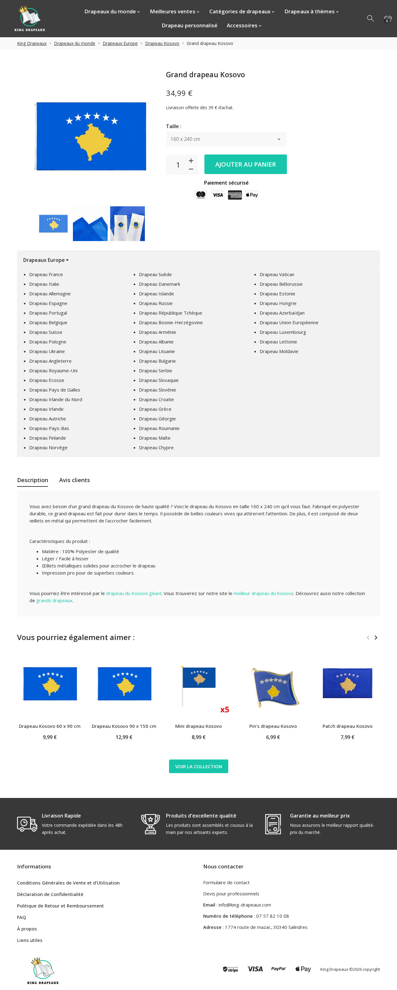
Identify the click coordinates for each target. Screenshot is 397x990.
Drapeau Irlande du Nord (55, 399)
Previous (25, 224)
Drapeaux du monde (74, 43)
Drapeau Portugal (48, 313)
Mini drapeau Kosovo (198, 726)
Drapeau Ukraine (47, 351)
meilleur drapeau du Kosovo (263, 593)
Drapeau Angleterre (50, 361)
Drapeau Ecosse (46, 380)
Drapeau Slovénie (157, 390)
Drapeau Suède (155, 274)
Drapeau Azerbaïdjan (282, 313)
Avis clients (74, 480)
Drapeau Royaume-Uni (53, 370)
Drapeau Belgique (48, 322)
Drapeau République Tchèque (170, 313)
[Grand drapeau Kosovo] (53, 223)
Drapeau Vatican (277, 274)
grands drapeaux (54, 600)
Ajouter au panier (245, 164)
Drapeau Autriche (47, 418)
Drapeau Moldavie (279, 351)
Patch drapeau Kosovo (347, 726)
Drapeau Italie (44, 284)
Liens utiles (29, 940)
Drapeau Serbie (155, 370)
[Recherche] (371, 19)
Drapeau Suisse (45, 332)
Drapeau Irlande (46, 409)
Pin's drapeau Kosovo (273, 726)
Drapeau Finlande (47, 438)
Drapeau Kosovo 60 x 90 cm (50, 726)
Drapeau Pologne (47, 341)
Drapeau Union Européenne (289, 322)
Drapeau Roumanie (159, 428)
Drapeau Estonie (277, 293)
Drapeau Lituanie (157, 351)
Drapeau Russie (156, 303)
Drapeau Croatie (156, 399)
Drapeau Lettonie (278, 341)
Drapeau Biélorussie (281, 284)
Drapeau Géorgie (157, 418)
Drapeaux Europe (120, 43)
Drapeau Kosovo (162, 43)
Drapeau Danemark (159, 284)
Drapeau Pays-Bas (49, 428)
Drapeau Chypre (156, 447)
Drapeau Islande (156, 293)
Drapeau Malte (155, 438)
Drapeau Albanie (156, 341)
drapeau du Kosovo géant (134, 593)
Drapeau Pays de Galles (54, 390)
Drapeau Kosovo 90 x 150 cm (124, 726)
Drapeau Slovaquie (159, 380)
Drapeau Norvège (48, 447)
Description (32, 480)
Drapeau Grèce (155, 409)
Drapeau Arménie (157, 332)
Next (155, 224)
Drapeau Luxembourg (283, 332)
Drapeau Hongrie (278, 303)
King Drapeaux (32, 43)
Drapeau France (46, 274)
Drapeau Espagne (48, 303)
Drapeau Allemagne (50, 293)
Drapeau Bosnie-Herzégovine (171, 322)
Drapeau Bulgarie (157, 361)
